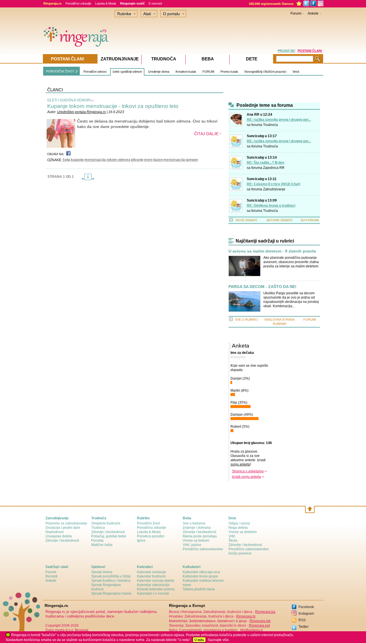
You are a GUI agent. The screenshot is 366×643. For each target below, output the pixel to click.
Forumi (296, 13)
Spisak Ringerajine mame (111, 593)
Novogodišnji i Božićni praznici (265, 71)
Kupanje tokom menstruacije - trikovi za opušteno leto (112, 106)
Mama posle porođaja (200, 536)
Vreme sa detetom (242, 532)
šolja (66, 160)
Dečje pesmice (240, 553)
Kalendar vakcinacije (153, 585)
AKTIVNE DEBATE (279, 220)
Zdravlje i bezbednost (62, 541)
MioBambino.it (251, 630)
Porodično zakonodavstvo (203, 549)
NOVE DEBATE (246, 220)
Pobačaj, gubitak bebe (108, 536)
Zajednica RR (274, 168)
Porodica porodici (150, 536)
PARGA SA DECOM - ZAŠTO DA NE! (262, 287)
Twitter (304, 627)
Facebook (306, 607)
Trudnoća (270, 125)
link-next (93, 179)
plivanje (137, 160)
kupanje (77, 160)
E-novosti (155, 3)
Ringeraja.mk (260, 621)
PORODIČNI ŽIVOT (60, 71)
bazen (158, 160)
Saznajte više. (219, 640)
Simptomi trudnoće (105, 523)
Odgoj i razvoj (239, 523)
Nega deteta (238, 528)
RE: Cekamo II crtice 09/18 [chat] (273, 184)
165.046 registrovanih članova (271, 3)
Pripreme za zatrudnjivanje (66, 523)
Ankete (313, 13)
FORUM (208, 71)
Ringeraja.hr (246, 616)
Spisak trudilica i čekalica (110, 581)
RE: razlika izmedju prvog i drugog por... (279, 120)
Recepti (51, 576)
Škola (232, 541)
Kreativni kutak (186, 71)
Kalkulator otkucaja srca (201, 572)
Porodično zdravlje (78, 3)
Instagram (306, 614)
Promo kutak (229, 71)
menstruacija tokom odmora (107, 160)
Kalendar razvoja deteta (155, 581)
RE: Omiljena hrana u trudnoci (271, 206)
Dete (251, 58)
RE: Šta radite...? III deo (265, 163)
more (148, 160)
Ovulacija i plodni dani (62, 528)
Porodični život (148, 523)
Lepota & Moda (105, 3)
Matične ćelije (102, 545)
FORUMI (309, 319)
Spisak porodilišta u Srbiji (111, 576)
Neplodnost (54, 532)
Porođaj (97, 541)
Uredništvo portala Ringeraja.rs (81, 112)
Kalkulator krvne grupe (200, 576)
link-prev (82, 179)
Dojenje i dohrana (197, 528)
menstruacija (174, 160)
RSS (302, 620)
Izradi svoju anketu (246, 477)
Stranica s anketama (248, 471)
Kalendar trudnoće (151, 576)
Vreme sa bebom (196, 541)
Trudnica (98, 528)
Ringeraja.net (259, 626)
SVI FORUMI (310, 220)
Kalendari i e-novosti (153, 593)
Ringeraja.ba (265, 612)
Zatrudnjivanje (274, 189)
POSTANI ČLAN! (310, 50)
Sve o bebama (194, 523)
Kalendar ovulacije (151, 572)
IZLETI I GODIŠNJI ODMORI (69, 100)
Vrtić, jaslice (192, 545)
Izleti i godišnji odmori (127, 71)
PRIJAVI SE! (286, 50)
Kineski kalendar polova (155, 589)
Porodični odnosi (94, 71)
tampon (192, 160)
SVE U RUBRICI (246, 319)
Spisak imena (101, 572)
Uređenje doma (158, 71)
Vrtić (231, 536)
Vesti (296, 71)
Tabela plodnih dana (199, 589)
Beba (208, 58)
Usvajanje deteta (58, 536)
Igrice (141, 541)
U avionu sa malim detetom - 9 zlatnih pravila (272, 251)
